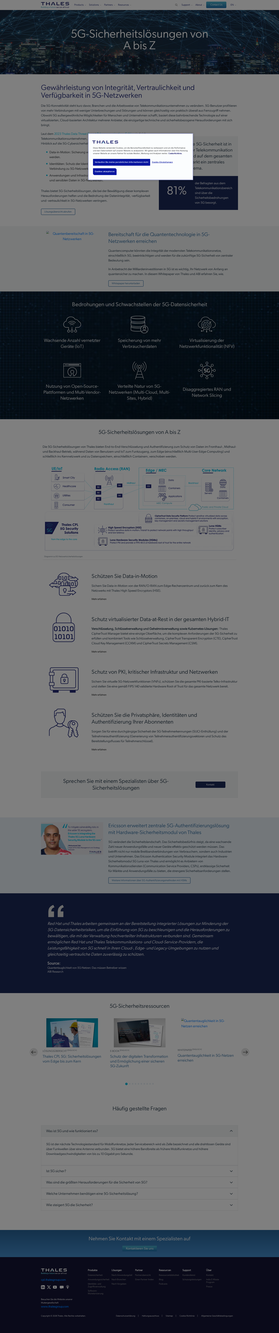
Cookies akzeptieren (105, 171)
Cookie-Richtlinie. (175, 153)
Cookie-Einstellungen (162, 162)
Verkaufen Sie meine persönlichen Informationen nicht (121, 162)
